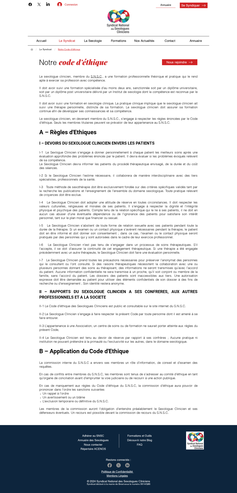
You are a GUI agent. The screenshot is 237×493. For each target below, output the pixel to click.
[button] (144, 40)
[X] (39, 4)
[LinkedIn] (48, 4)
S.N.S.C (96, 76)
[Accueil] (32, 49)
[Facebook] (30, 4)
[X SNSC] (118, 465)
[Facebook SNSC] (109, 465)
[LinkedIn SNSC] (127, 465)
